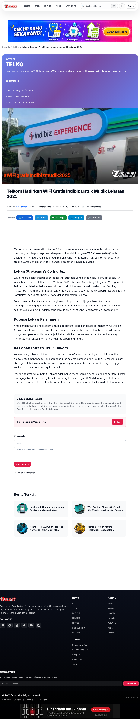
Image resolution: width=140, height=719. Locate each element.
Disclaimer (44, 700)
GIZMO (27, 6)
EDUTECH (76, 618)
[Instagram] (17, 625)
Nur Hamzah (21, 207)
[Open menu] (122, 6)
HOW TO (48, 6)
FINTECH (76, 623)
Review (111, 608)
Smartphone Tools (80, 645)
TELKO (16, 47)
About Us (6, 700)
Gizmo (110, 603)
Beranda (6, 47)
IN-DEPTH (76, 613)
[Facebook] (10, 625)
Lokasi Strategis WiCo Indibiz (20, 90)
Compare (76, 654)
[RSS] (38, 625)
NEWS (59, 6)
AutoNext (112, 623)
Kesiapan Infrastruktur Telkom (20, 102)
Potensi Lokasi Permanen (18, 96)
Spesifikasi (77, 659)
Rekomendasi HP (80, 649)
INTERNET (77, 632)
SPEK (37, 6)
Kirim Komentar (22, 464)
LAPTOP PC (71, 6)
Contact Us (19, 700)
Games (111, 632)
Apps (110, 628)
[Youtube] (31, 625)
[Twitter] (24, 625)
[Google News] (2, 625)
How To (111, 613)
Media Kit (31, 700)
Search (75, 664)
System (131, 6)
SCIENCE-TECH (79, 628)
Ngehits (111, 618)
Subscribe (131, 683)
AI (73, 603)
